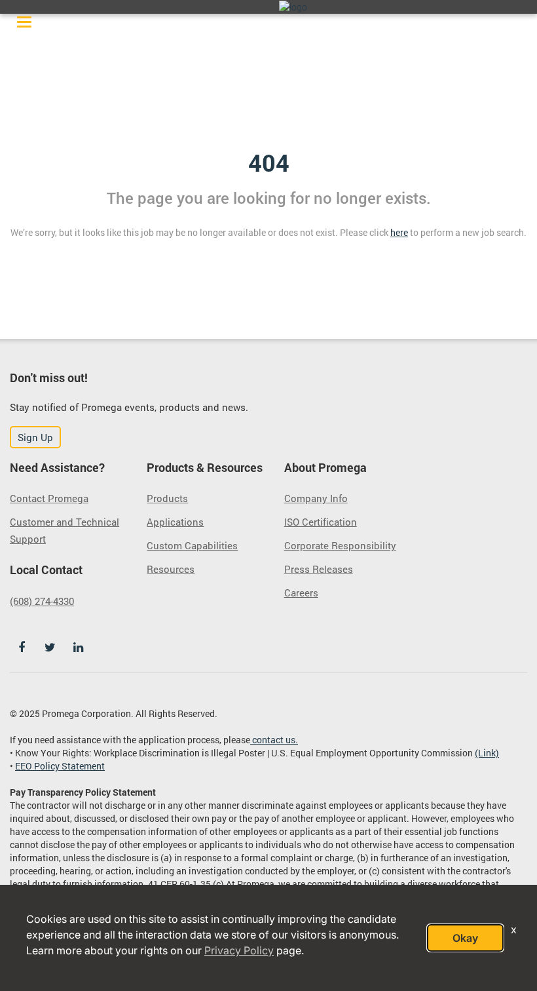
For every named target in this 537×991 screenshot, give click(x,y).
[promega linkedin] (78, 647)
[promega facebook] (21, 647)
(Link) (487, 753)
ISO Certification (320, 521)
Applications (175, 521)
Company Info (316, 498)
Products (167, 498)
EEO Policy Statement (60, 766)
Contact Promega (49, 498)
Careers (301, 592)
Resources (170, 568)
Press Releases (318, 568)
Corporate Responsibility (340, 545)
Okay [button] (465, 937)
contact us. (274, 739)
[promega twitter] (50, 647)
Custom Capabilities (192, 545)
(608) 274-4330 (42, 601)
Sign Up (35, 437)
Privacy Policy (239, 950)
